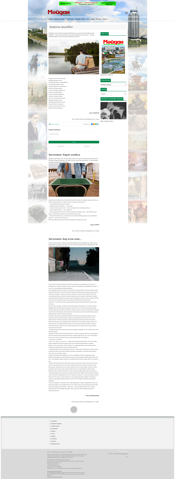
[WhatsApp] (96, 124)
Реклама (98, 19)
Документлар (56, 444)
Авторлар (77, 19)
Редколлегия (69, 19)
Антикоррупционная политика (54, 471)
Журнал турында (59, 19)
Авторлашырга (61, 146)
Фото (88, 19)
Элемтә (105, 19)
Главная (54, 421)
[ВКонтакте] (92, 124)
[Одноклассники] (94, 124)
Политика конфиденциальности (54, 477)
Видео (93, 19)
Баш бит (50, 19)
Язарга (73, 142)
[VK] (126, 13)
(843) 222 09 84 (124, 453)
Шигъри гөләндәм (55, 124)
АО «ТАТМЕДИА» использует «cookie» (56, 472)
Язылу (83, 19)
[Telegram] (97, 124)
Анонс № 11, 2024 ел (106, 75)
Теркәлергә (86, 146)
